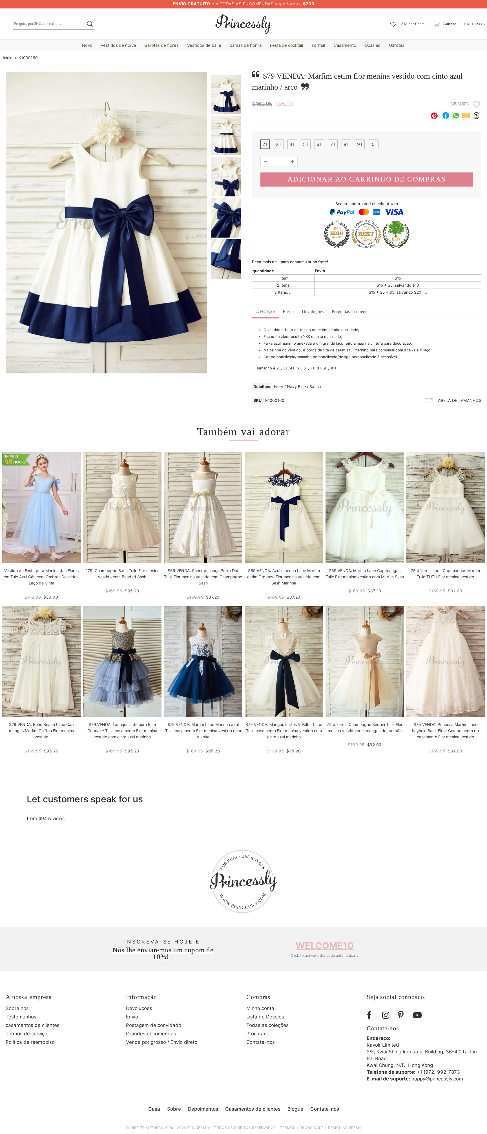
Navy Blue (296, 386)
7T (333, 144)
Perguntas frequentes (351, 311)
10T (373, 144)
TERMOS (288, 1128)
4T (292, 144)
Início (7, 57)
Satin (314, 386)
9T (360, 144)
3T (279, 144)
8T (346, 144)
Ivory (278, 386)
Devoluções (313, 311)
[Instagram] (387, 1015)
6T (319, 144)
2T (265, 144)
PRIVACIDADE (312, 1128)
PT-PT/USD (473, 24)
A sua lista (459, 104)
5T (306, 144)
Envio (288, 311)
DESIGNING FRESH (344, 1128)
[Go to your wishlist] (393, 21)
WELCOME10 (325, 945)
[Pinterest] (403, 1015)
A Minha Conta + (414, 24)
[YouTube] (418, 1015)
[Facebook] (372, 1015)
